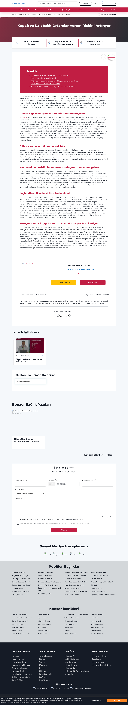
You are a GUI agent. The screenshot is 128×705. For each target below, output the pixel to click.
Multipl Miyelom (97, 624)
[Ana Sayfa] (18, 4)
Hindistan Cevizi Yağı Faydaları (49, 582)
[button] (75, 3)
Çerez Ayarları (96, 701)
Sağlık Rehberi (36, 14)
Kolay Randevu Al (65, 282)
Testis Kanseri (43, 615)
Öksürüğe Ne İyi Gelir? (72, 588)
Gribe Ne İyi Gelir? (45, 575)
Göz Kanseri (42, 634)
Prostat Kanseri (97, 634)
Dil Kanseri (42, 627)
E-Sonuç (42, 659)
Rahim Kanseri (17, 624)
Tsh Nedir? (95, 585)
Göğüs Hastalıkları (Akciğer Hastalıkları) (78, 269)
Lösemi (67, 631)
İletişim (113, 10)
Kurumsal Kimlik (18, 671)
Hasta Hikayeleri (71, 665)
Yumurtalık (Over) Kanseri (22, 618)
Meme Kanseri (70, 634)
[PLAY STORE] (60, 688)
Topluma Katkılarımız (19, 668)
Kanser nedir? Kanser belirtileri (76, 615)
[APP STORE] (42, 688)
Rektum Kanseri (18, 627)
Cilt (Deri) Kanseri (44, 624)
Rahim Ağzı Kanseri (19, 615)
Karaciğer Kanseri (71, 621)
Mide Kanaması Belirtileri (73, 585)
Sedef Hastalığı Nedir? (99, 572)
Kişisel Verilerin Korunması (22, 674)
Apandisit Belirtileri (45, 572)
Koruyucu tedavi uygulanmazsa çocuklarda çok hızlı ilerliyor (53, 86)
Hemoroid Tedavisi (45, 579)
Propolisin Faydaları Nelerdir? (75, 591)
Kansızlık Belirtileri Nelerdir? (75, 575)
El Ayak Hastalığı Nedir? (21, 591)
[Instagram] (55, 554)
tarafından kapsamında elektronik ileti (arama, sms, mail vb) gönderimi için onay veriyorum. (55, 523)
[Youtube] (72, 554)
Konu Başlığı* (24, 491)
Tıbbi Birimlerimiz (34, 10)
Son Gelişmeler (71, 662)
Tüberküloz (24, 118)
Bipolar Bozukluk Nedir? (21, 582)
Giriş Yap (85, 3)
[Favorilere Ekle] (111, 57)
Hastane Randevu (45, 656)
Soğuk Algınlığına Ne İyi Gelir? (102, 582)
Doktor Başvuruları (45, 674)
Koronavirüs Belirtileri (72, 579)
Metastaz (94, 618)
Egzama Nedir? (18, 588)
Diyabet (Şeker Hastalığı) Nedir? (103, 595)
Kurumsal (82, 10)
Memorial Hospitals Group (101, 665)
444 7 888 (112, 14)
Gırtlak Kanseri (43, 631)
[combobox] (30, 381)
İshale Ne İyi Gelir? (45, 594)
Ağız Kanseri (43, 618)
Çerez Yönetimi (44, 680)
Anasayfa (14, 14)
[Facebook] (47, 554)
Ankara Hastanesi (78, 274)
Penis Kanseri (96, 631)
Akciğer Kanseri (44, 621)
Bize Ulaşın (43, 677)
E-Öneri (41, 668)
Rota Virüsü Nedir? (71, 595)
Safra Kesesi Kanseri (20, 621)
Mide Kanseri (96, 621)
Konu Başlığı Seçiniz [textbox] (25, 493)
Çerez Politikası (35, 703)
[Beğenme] (69, 316)
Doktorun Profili (93, 282)
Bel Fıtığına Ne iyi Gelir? (21, 579)
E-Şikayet (42, 671)
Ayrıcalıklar (69, 674)
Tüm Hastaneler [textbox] (23, 381)
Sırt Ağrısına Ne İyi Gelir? (100, 575)
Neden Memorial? (18, 659)
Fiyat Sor (42, 662)
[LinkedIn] (81, 554)
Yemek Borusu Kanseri (20, 634)
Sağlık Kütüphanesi (67, 10)
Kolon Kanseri (69, 624)
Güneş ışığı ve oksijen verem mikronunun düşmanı (50, 75)
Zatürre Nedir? (96, 588)
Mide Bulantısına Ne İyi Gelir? (75, 582)
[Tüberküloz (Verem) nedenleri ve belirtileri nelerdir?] (30, 345)
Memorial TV (70, 656)
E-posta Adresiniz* (89, 480)
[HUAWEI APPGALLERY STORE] (82, 688)
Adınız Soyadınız (21, 480)
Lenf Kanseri (69, 627)
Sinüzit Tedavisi (96, 579)
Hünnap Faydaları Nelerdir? (48, 585)
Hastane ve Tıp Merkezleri (21, 665)
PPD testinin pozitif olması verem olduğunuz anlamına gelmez (54, 81)
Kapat (44, 703)
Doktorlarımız (50, 10)
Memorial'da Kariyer (99, 10)
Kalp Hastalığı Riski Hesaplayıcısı (77, 671)
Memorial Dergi (71, 668)
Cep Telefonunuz (55, 482)
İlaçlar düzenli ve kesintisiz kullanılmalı (45, 84)
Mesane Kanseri (97, 615)
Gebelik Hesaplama (98, 591)
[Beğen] (59, 316)
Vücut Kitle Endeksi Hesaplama (76, 572)
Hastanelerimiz (17, 10)
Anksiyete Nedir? (18, 572)
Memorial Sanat (98, 662)
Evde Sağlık (96, 659)
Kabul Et (117, 701)
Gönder (64, 530)
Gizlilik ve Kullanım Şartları (21, 677)
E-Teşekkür (43, 665)
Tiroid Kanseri (17, 631)
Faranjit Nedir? (17, 595)
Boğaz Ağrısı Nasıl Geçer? (21, 585)
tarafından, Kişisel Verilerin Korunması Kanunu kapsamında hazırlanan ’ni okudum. (51, 519)
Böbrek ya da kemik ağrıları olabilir (44, 78)
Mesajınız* (18, 499)
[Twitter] (64, 554)
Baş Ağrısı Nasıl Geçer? (20, 575)
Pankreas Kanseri (97, 627)
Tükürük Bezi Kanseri (72, 618)
